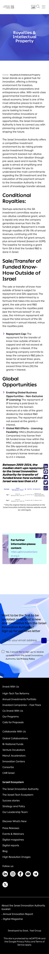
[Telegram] (45, 477)
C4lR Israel (8, 772)
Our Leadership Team (15, 812)
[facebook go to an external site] (20, 874)
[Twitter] (45, 482)
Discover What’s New (14, 821)
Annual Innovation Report (18, 914)
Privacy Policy (28, 659)
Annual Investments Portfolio (19, 699)
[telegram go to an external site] (35, 874)
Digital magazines (13, 839)
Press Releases (10, 828)
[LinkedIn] (45, 466)
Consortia (8, 767)
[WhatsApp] (45, 488)
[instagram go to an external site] (13, 874)
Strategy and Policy (13, 806)
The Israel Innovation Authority (20, 789)
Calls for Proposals (13, 722)
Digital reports (10, 845)
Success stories (11, 800)
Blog (4, 851)
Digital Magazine (13, 919)
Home (5, 75)
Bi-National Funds (12, 744)
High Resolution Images (16, 856)
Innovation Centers (13, 761)
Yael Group (35, 930)
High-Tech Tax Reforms (15, 693)
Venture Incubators (13, 749)
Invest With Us (10, 686)
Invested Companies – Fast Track (21, 705)
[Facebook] (45, 471)
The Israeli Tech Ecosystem (17, 794)
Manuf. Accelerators (13, 755)
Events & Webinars (13, 833)
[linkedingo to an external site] (5, 874)
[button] (38, 7)
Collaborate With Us (14, 731)
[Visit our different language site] (33, 7)
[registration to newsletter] (44, 640)
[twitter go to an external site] (5, 885)
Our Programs (10, 716)
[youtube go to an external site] (28, 874)
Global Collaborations (15, 738)
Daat (25, 930)
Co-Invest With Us (12, 710)
